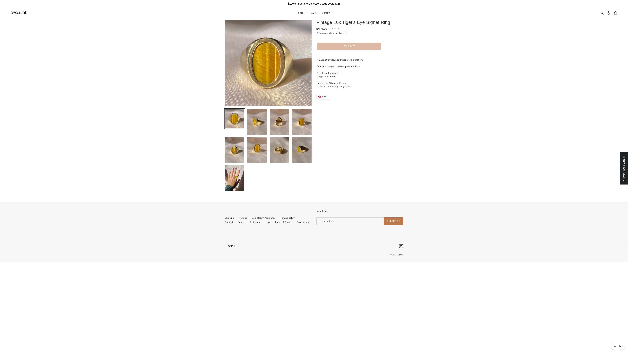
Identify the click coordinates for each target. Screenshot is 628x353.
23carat (400, 255)
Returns (243, 218)
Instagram (255, 222)
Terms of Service (283, 222)
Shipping (320, 33)
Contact (229, 222)
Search (241, 222)
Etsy (267, 222)
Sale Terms (303, 222)
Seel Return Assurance (264, 218)
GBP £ (231, 246)
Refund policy (287, 218)
